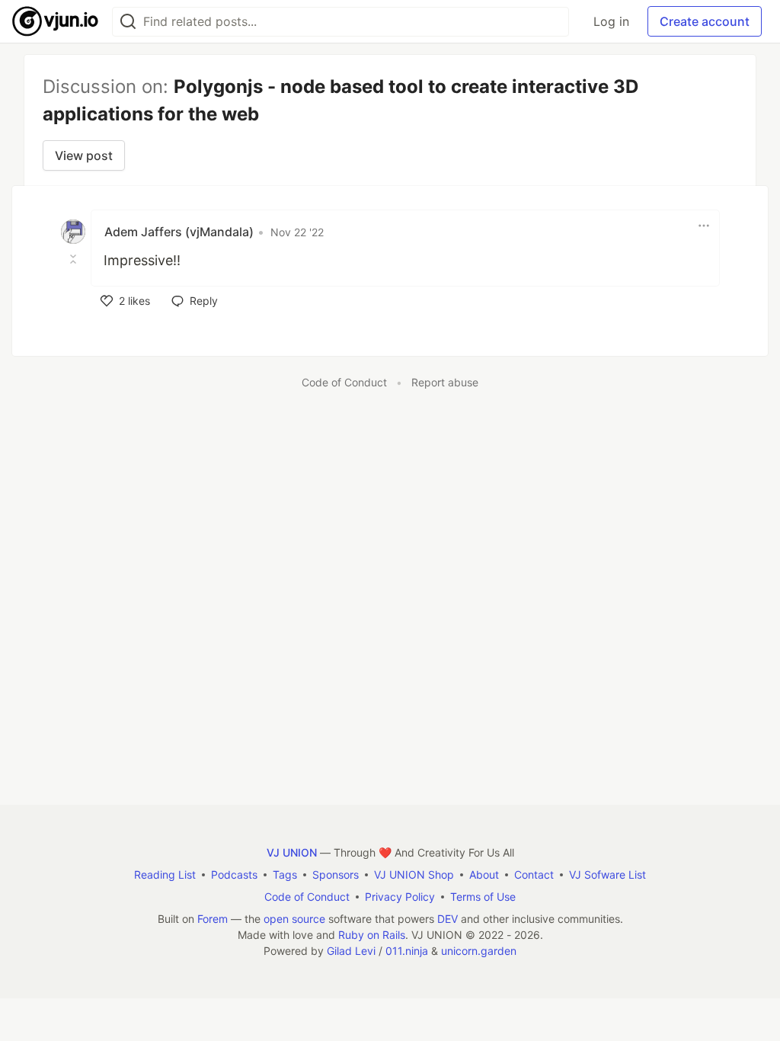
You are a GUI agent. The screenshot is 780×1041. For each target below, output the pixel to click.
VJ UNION (292, 852)
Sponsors (335, 874)
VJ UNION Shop (414, 874)
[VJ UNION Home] (56, 21)
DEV (447, 918)
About (484, 874)
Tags (285, 874)
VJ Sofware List (607, 874)
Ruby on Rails (371, 934)
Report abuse (444, 382)
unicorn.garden (478, 950)
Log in (611, 21)
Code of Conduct (344, 382)
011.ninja (406, 950)
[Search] (128, 22)
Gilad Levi (351, 950)
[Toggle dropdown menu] (704, 225)
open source (294, 918)
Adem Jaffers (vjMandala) (179, 231)
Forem (212, 918)
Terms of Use (483, 896)
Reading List (165, 874)
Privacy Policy (400, 896)
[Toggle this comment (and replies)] (74, 259)
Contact (534, 874)
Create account (705, 21)
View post (84, 155)
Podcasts (234, 874)
